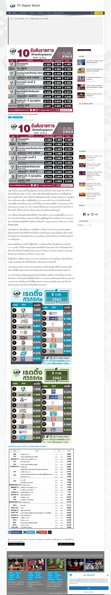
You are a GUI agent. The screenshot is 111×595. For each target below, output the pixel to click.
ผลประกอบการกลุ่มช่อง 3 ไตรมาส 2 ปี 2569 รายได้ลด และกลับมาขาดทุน (93, 194)
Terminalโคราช (24, 539)
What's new (18, 573)
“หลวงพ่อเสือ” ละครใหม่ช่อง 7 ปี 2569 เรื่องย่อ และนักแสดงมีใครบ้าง (55, 584)
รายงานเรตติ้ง (23, 13)
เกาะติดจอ (31, 13)
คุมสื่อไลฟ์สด (56, 539)
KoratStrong (16, 539)
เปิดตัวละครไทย (51, 579)
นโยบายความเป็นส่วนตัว (89, 591)
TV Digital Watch (25, 120)
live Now (98, 13)
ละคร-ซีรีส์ (11, 577)
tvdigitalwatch (32, 539)
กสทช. (51, 539)
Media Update (38, 573)
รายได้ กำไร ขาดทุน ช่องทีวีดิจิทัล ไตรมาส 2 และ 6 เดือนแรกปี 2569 (93, 185)
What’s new (40, 13)
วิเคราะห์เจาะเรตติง (17, 117)
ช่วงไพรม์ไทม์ (11, 575)
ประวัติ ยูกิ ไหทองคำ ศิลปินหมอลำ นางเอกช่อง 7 (94, 78)
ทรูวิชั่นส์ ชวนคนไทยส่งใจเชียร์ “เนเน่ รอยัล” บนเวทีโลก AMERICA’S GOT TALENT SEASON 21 (94, 174)
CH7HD (56, 573)
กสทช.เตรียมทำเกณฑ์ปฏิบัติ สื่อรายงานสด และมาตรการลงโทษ (17, 544)
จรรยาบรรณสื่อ (63, 539)
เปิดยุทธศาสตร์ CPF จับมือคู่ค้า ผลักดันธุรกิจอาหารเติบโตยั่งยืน (94, 70)
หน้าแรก (14, 13)
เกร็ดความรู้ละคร (38, 577)
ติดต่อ (48, 13)
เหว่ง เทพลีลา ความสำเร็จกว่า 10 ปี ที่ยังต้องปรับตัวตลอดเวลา (94, 62)
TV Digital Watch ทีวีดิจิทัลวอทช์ (55, 593)
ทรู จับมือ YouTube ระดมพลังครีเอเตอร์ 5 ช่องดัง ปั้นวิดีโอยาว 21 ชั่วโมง (94, 86)
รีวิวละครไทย (57, 575)
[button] (108, 575)
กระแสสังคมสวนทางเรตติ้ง (42, 539)
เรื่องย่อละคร (11, 579)
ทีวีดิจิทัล (69, 539)
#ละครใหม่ (11, 573)
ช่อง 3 (18, 575)
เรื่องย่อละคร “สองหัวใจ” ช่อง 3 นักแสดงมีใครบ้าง (94, 95)
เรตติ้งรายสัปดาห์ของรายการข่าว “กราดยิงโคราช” (67, 544)
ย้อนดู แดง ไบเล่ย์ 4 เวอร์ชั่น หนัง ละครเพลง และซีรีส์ (93, 165)
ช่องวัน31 (38, 575)
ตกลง (88, 588)
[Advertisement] (55, 32)
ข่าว (10, 117)
